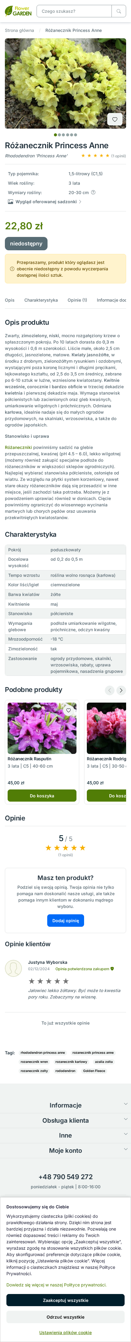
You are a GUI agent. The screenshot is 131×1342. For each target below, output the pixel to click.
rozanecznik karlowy (71, 1062)
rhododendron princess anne (43, 1053)
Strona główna (19, 30)
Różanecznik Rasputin (29, 758)
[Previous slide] (110, 690)
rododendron (65, 1071)
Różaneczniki (18, 447)
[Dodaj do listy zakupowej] (114, 119)
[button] (103, 155)
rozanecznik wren (34, 1062)
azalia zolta (104, 1062)
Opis (10, 300)
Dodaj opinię (65, 920)
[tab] (55, 134)
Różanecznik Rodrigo (108, 758)
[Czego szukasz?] (119, 11)
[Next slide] (121, 690)
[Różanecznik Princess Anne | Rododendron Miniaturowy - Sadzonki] (18, 10)
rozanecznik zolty (34, 1071)
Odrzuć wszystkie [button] (65, 1317)
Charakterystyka (41, 300)
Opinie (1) (77, 300)
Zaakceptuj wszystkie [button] (65, 1300)
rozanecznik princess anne (93, 1053)
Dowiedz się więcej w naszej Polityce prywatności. (56, 1284)
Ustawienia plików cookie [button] (65, 1332)
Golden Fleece (94, 1071)
